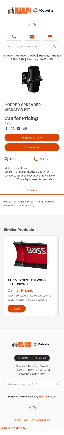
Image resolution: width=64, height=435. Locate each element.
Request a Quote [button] (32, 137)
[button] (14, 37)
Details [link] (17, 308)
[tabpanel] (32, 79)
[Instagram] (34, 25)
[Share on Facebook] (6, 128)
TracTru (43, 396)
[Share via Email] (19, 128)
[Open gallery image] (32, 79)
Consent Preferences (12, 427)
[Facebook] (29, 25)
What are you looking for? (23, 46)
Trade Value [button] (32, 147)
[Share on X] (12, 128)
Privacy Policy (21, 420)
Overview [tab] (32, 190)
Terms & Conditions (40, 420)
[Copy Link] (25, 128)
